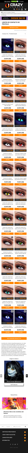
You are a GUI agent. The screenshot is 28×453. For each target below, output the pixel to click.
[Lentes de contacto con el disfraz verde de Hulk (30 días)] (20, 247)
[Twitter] (15, 444)
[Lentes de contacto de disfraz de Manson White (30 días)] (20, 50)
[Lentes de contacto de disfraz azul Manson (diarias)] (20, 297)
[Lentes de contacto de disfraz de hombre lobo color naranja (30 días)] (7, 272)
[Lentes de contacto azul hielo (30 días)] (7, 100)
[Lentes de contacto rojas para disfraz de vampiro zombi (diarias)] (20, 149)
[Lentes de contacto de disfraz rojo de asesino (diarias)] (20, 198)
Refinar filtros (14, 27)
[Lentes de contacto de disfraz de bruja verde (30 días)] (20, 223)
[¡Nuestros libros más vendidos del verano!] (14, 408)
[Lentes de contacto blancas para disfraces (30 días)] (7, 247)
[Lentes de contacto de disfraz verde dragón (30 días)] (7, 223)
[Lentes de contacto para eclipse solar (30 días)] (20, 75)
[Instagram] (13, 444)
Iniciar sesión (18, 426)
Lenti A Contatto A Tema (8, 12)
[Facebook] (10, 444)
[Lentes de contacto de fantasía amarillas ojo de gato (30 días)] (7, 198)
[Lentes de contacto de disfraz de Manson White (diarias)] (20, 272)
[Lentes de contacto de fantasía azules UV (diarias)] (20, 321)
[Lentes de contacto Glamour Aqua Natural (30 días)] (7, 75)
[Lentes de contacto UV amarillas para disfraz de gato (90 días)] (20, 124)
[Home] (2, 12)
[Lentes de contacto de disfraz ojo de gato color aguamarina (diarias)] (7, 297)
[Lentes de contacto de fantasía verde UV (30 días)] (7, 50)
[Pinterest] (17, 444)
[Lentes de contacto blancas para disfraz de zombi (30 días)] (7, 149)
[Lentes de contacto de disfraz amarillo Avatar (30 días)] (7, 124)
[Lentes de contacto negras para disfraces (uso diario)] (20, 174)
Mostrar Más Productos (14, 338)
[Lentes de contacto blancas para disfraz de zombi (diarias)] (7, 174)
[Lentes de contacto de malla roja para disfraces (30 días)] (20, 100)
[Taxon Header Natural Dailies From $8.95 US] (14, 18)
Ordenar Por (5, 33)
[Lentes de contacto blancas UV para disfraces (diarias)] (7, 321)
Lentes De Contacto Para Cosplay (8, 13)
